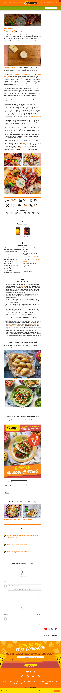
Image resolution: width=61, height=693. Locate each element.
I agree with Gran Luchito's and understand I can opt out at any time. (32, 660)
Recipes (10, 28)
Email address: (9, 489)
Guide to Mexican (32, 681)
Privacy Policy (17, 683)
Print (16, 31)
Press (56, 681)
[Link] (22, 589)
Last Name (8, 485)
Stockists (50, 681)
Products (11, 681)
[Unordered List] (17, 589)
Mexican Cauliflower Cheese (12, 519)
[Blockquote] (19, 589)
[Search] (58, 8)
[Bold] (9, 589)
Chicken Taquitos (23, 407)
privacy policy (29, 660)
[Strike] (14, 589)
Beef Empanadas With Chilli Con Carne (22, 378)
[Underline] (12, 589)
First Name (8, 481)
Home (5, 28)
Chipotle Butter (8, 83)
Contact (42, 681)
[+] (25, 589)
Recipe (6, 31)
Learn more (42, 690)
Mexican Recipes (20, 681)
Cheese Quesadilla (28, 519)
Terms (46, 683)
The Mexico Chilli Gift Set (11, 67)
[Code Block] (21, 589)
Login (39, 581)
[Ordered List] (16, 589)
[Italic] (11, 589)
